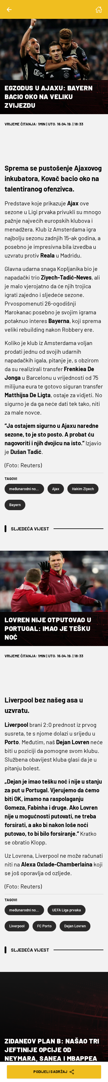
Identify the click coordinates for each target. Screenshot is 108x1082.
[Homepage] (98, 9)
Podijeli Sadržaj (50, 1071)
